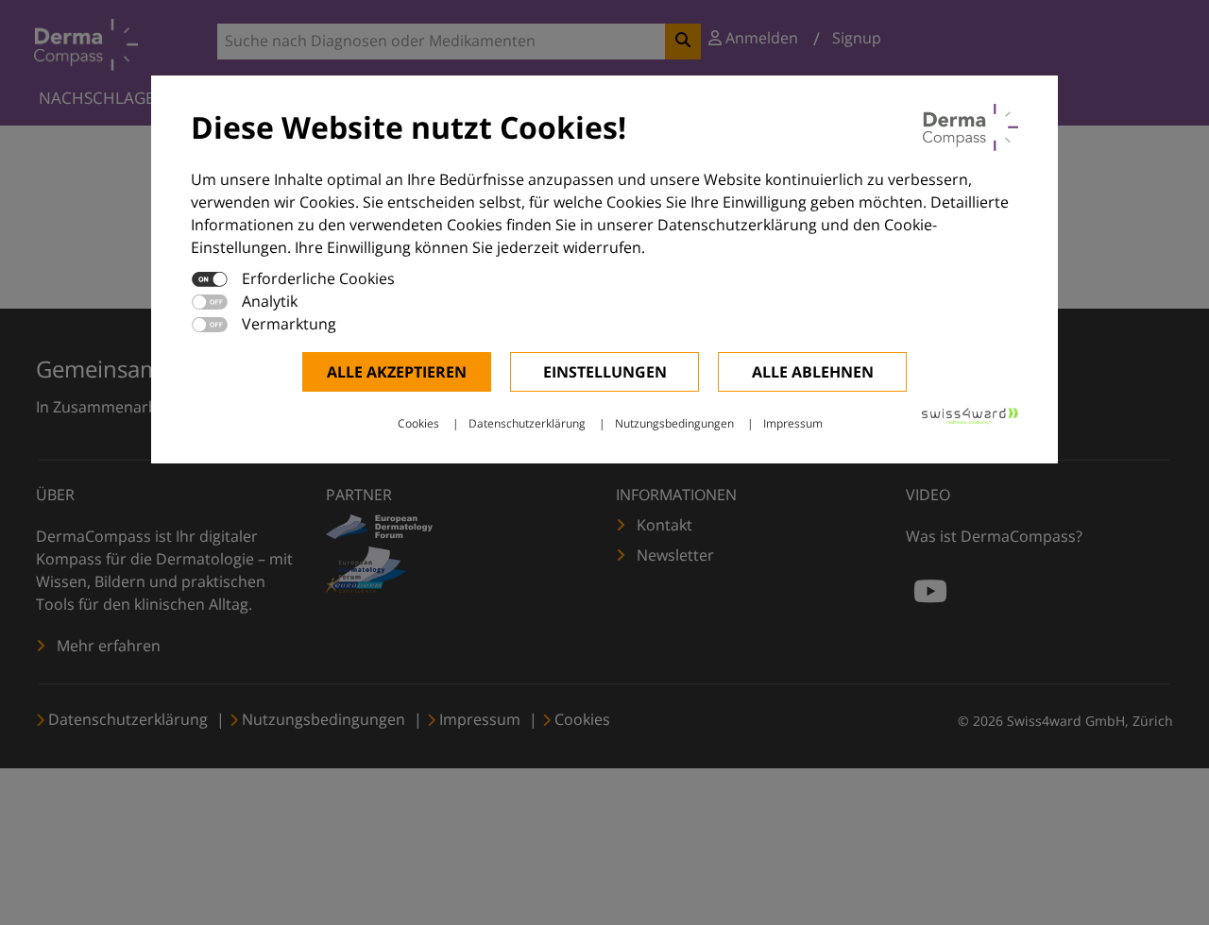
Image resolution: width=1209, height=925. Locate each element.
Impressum (793, 423)
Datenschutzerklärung (527, 423)
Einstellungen (605, 372)
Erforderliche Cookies (318, 278)
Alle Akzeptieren (397, 372)
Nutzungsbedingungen (674, 423)
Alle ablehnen (813, 372)
